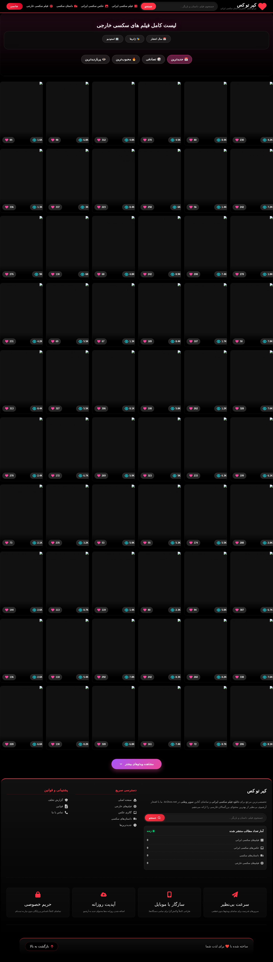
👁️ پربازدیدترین (95, 59)
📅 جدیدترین (179, 59)
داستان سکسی (64, 5)
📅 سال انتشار (158, 38)
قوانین (59, 806)
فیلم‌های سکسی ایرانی (247, 840)
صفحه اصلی (125, 799)
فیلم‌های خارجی (123, 806)
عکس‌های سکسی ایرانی (246, 847)
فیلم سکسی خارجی (37, 5)
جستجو (148, 6)
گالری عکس (125, 812)
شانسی (14, 6)
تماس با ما (57, 812)
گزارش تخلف (55, 799)
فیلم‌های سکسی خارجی (247, 863)
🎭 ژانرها (135, 38)
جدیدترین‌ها (126, 824)
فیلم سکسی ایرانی (122, 5)
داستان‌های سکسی (249, 855)
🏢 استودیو (113, 38)
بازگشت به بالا (39, 946)
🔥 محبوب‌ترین (126, 59)
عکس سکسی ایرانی (92, 5)
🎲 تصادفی (153, 59)
